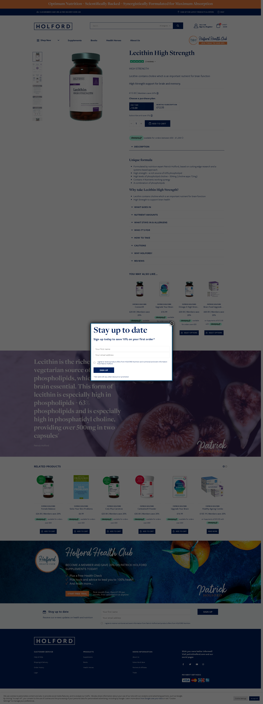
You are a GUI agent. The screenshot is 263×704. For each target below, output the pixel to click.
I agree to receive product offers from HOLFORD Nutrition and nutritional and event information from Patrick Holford (132, 362)
